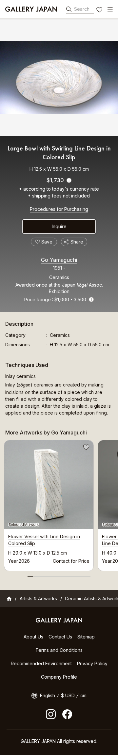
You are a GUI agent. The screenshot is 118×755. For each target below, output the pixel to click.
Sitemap (86, 636)
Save (85, 448)
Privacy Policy (92, 663)
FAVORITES (100, 10)
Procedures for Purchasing (59, 209)
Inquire (59, 226)
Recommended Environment (41, 663)
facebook (67, 714)
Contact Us (60, 636)
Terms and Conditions (59, 650)
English (47, 695)
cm (83, 695)
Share (76, 241)
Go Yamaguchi (59, 260)
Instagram (51, 714)
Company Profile (59, 677)
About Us (33, 636)
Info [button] (91, 299)
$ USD (68, 695)
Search (81, 9)
